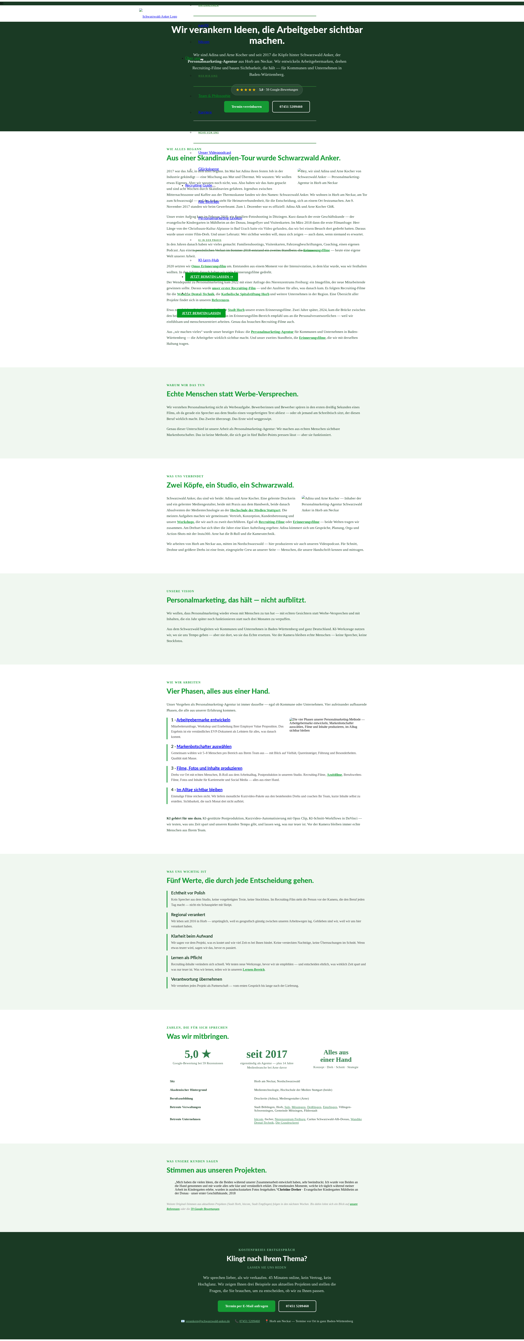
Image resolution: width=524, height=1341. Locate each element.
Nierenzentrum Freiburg (290, 1119)
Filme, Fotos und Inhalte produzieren (209, 768)
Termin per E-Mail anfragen (246, 1306)
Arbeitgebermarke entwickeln (203, 720)
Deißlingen (314, 1107)
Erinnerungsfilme (316, 250)
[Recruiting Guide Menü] (214, 186)
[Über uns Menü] (201, 59)
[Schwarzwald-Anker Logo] (158, 16)
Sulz (287, 1107)
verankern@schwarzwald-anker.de (208, 1321)
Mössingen (299, 1107)
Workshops (185, 522)
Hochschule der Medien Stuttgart (255, 510)
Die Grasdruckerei (287, 1122)
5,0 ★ (198, 1054)
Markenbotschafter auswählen (204, 747)
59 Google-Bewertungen (205, 1209)
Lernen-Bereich (254, 969)
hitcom (258, 1119)
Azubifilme (334, 774)
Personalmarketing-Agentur (272, 332)
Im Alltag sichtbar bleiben (199, 790)
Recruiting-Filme (272, 522)
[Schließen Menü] (187, 294)
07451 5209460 (297, 1306)
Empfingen (330, 1107)
